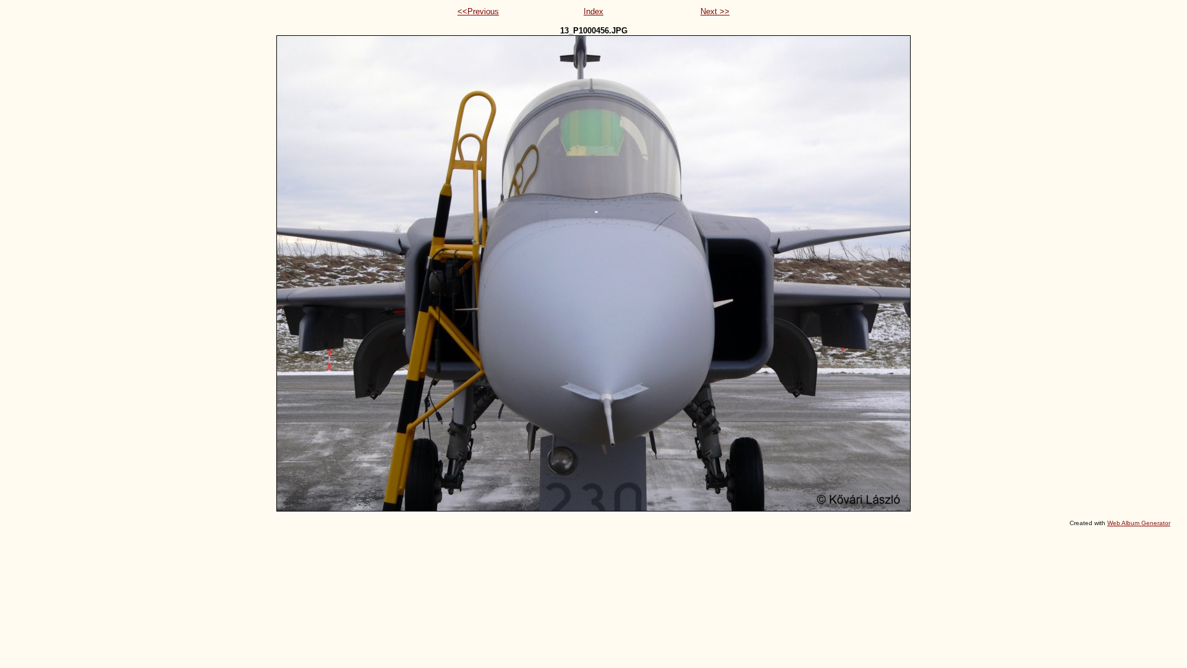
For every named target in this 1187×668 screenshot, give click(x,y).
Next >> (715, 11)
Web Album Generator (1138, 523)
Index (593, 11)
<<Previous (478, 11)
